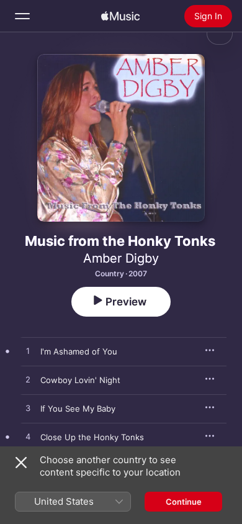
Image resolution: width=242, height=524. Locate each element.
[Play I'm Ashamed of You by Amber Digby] (28, 351)
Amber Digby (121, 258)
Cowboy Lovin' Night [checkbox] (80, 380)
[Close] (21, 462)
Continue (184, 502)
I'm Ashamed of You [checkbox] (78, 351)
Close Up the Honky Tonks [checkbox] (92, 437)
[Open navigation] (22, 16)
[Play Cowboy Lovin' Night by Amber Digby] (28, 380)
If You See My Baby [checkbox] (77, 408)
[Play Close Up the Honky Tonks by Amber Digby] (28, 437)
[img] (120, 16)
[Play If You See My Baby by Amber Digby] (28, 408)
